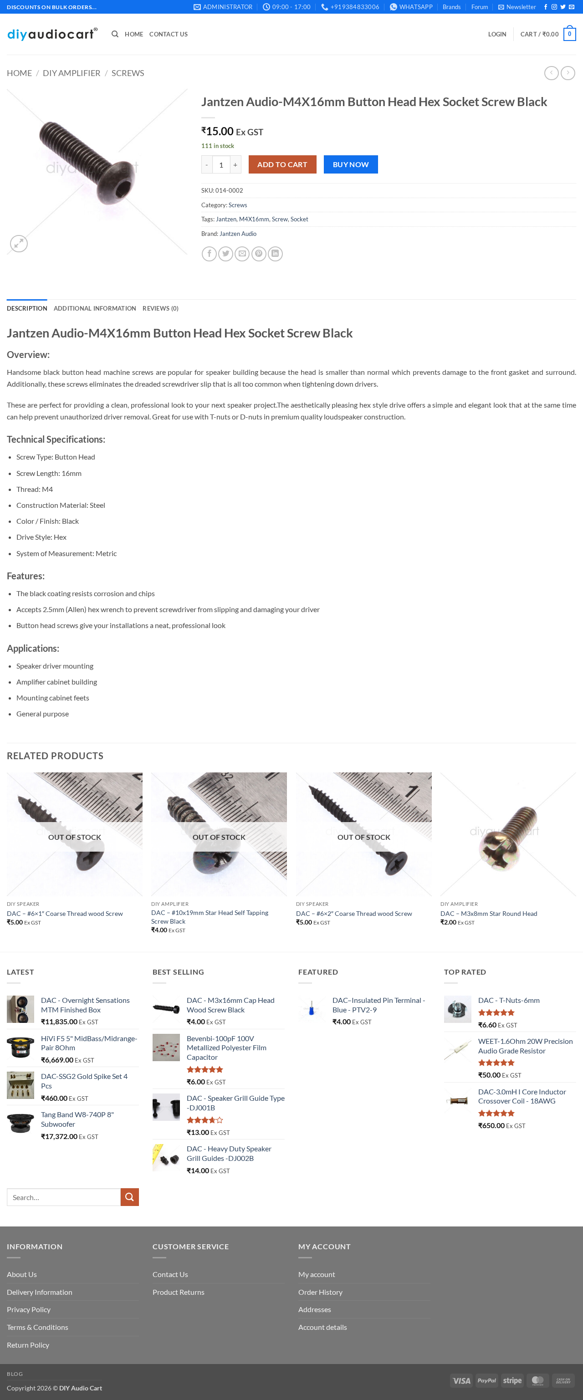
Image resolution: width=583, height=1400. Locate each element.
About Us (22, 1274)
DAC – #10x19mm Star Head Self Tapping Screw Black (209, 917)
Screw (280, 219)
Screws (128, 73)
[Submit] (130, 1197)
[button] (517, 7)
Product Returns (179, 1292)
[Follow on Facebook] (545, 7)
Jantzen (226, 219)
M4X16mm (254, 219)
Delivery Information (39, 1292)
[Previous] (7, 861)
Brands (452, 6)
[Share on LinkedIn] (275, 253)
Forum (479, 6)
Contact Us (168, 34)
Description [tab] (27, 308)
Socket (299, 219)
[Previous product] (568, 73)
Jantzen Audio (238, 233)
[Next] (576, 861)
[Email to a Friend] (242, 253)
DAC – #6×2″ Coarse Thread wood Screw (354, 913)
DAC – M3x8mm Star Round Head (488, 913)
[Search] (115, 34)
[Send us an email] (571, 7)
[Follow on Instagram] (554, 7)
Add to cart (282, 164)
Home (134, 34)
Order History (320, 1292)
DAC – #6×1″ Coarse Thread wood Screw (65, 913)
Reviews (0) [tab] (161, 308)
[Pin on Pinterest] (258, 253)
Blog (15, 1373)
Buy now (351, 164)
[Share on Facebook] (209, 253)
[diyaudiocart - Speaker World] (52, 34)
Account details (322, 1327)
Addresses (314, 1309)
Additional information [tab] (95, 308)
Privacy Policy (29, 1309)
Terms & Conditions (37, 1327)
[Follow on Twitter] (563, 7)
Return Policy (28, 1344)
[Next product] (551, 73)
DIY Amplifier (72, 73)
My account (316, 1274)
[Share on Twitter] (225, 253)
